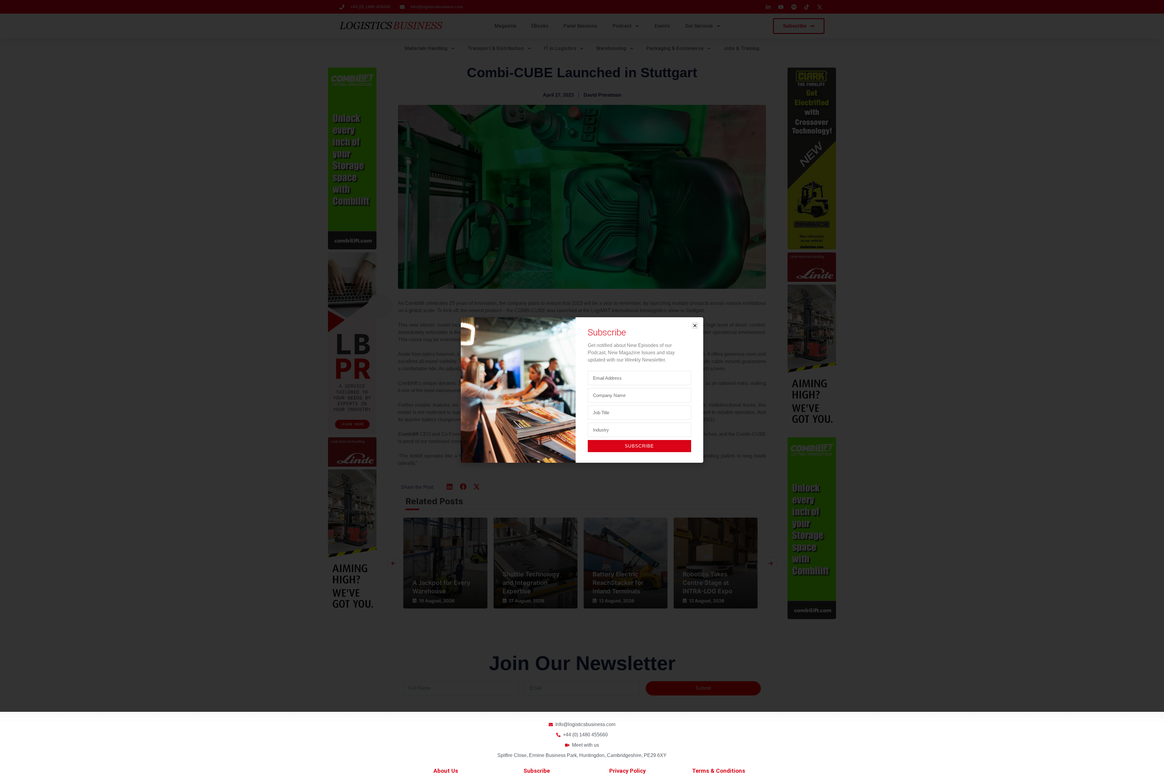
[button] (695, 325)
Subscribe (536, 771)
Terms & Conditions (718, 771)
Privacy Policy (627, 771)
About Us (445, 771)
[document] (582, 390)
